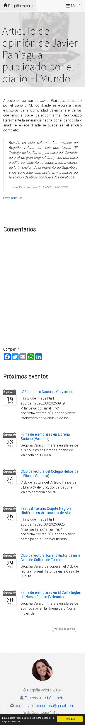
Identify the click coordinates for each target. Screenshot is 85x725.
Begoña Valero (20, 5)
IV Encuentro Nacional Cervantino (47, 391)
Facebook (32, 698)
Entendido (70, 718)
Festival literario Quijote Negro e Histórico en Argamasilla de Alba (46, 510)
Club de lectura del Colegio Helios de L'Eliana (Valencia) (49, 473)
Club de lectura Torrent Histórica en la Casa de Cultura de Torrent (50, 557)
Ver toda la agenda (64, 628)
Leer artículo (12, 198)
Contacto (56, 698)
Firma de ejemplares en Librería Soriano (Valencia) (45, 436)
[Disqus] (42, 291)
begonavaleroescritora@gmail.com (44, 705)
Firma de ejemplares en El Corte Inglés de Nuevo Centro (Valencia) (51, 594)
